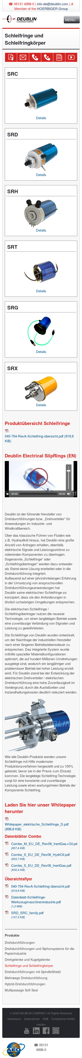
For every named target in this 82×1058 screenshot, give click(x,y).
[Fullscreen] (75, 494)
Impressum (14, 1019)
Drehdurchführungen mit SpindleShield (33, 971)
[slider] (69, 477)
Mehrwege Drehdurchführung (26, 978)
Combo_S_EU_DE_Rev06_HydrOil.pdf (40, 856)
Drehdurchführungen (20, 942)
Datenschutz (32, 1019)
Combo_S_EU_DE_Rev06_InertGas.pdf (41, 867)
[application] (41, 479)
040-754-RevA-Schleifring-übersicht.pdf (39, 438)
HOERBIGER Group (52, 8)
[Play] (8, 494)
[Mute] (69, 494)
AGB (45, 1019)
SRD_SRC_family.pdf (27, 914)
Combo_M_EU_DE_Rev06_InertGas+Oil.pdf (44, 845)
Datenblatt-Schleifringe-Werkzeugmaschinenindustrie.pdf (36, 901)
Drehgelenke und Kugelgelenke (27, 959)
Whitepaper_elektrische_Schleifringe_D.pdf (37, 826)
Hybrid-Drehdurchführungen (25, 984)
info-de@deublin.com (52, 3)
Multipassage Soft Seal (21, 990)
